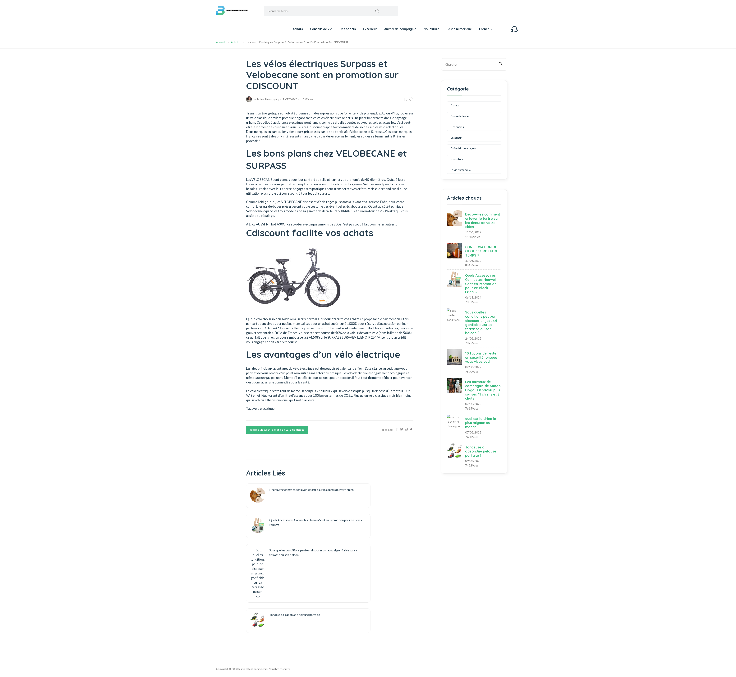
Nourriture (431, 29)
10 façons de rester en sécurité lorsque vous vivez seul (481, 357)
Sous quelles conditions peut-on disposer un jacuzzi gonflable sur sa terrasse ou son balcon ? (481, 322)
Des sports (347, 29)
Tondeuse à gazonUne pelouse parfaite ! (480, 451)
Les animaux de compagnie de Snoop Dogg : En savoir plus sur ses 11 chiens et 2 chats (483, 390)
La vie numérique (459, 29)
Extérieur (370, 29)
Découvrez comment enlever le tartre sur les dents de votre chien (482, 220)
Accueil (220, 42)
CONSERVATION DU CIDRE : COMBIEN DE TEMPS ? (481, 251)
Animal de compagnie (400, 29)
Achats (298, 29)
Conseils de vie (321, 29)
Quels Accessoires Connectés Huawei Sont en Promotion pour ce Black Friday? (480, 283)
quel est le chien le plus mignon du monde (480, 422)
